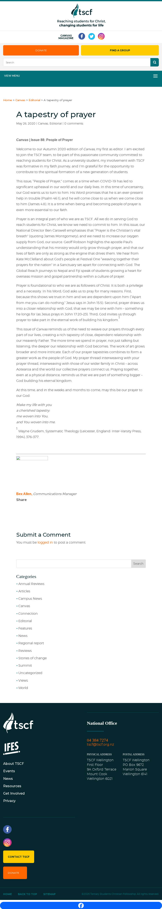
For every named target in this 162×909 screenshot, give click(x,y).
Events (9, 771)
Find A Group (120, 50)
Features (25, 628)
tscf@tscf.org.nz (100, 744)
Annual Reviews (31, 584)
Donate (41, 50)
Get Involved (14, 793)
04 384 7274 (97, 740)
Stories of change (32, 658)
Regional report (31, 643)
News (22, 636)
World (23, 688)
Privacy (9, 801)
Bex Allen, (24, 494)
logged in (45, 542)
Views (23, 680)
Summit (25, 665)
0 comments (73, 123)
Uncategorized (30, 673)
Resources (12, 786)
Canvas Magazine (65, 36)
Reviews (25, 651)
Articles (24, 591)
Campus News (30, 599)
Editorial (56, 123)
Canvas (43, 123)
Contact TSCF (19, 856)
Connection (28, 614)
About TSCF (13, 764)
